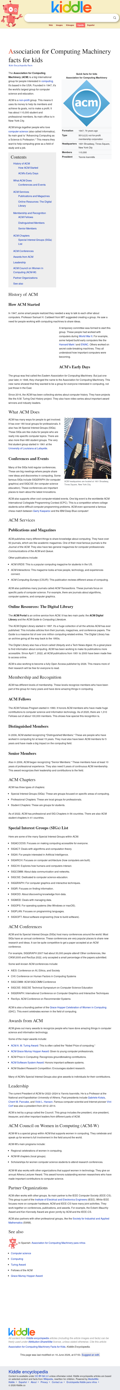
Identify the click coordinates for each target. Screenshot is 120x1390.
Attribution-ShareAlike (40, 1341)
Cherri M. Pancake (18, 1101)
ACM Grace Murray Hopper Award (30, 1051)
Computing (17, 1259)
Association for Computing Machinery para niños (58, 1243)
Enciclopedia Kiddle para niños (82, 1382)
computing (47, 81)
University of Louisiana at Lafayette (27, 448)
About (34, 1382)
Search (114, 17)
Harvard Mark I (67, 344)
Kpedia (81, 25)
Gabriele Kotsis (96, 1097)
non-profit (24, 100)
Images (59, 25)
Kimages (70, 25)
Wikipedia (48, 1379)
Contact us (57, 1382)
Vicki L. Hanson (44, 1101)
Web (51, 25)
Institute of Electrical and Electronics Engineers (61, 1199)
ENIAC (84, 344)
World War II (85, 336)
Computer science (21, 1253)
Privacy (44, 1382)
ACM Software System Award (27, 1062)
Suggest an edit (90, 1354)
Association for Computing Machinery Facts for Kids (36, 1346)
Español (90, 25)
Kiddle (12, 1382)
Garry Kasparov (41, 511)
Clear (108, 18)
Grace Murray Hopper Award (27, 1276)
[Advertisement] (60, 37)
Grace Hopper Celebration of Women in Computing (78, 1007)
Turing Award (18, 1264)
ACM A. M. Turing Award (24, 1045)
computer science (18, 131)
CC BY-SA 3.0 (42, 1376)
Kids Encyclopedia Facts (20, 65)
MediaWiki (93, 1379)
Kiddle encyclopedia (37, 1338)
